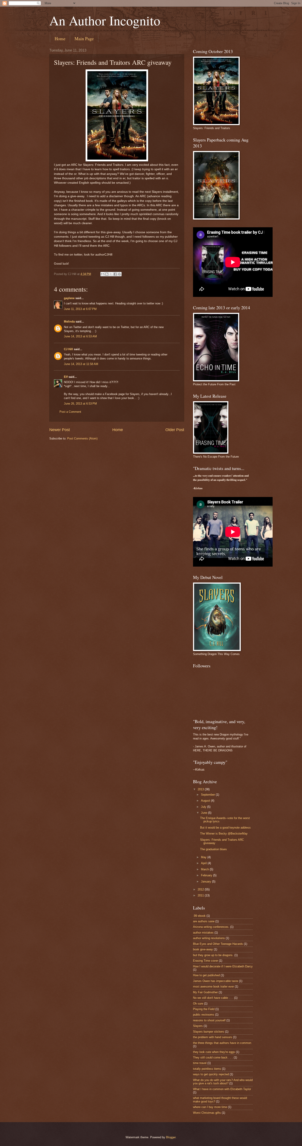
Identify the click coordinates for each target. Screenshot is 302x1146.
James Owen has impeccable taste (215, 981)
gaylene (69, 298)
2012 (201, 889)
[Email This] (102, 274)
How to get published (206, 975)
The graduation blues (213, 849)
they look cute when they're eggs (214, 1052)
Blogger (171, 1137)
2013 (201, 789)
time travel (199, 1063)
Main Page (84, 39)
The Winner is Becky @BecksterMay (224, 833)
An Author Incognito (104, 20)
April (204, 863)
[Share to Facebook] (115, 274)
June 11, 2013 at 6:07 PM (80, 309)
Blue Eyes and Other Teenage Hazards (218, 943)
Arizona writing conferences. (211, 926)
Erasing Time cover (205, 960)
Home (60, 39)
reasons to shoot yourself (209, 1020)
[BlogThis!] (107, 274)
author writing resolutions (209, 938)
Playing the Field (203, 1009)
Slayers (198, 1026)
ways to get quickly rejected (211, 1074)
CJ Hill (68, 349)
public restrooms (203, 1014)
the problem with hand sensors (212, 1037)
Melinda (69, 321)
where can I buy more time (210, 1107)
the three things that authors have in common (222, 1043)
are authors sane (203, 921)
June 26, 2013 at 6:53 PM (80, 403)
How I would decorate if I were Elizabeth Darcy (223, 966)
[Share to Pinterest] (119, 274)
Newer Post (59, 430)
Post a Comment (70, 411)
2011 (201, 895)
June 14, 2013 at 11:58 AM (81, 364)
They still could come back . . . (213, 1057)
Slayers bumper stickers (208, 1031)
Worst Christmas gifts (207, 1112)
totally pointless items (207, 1068)
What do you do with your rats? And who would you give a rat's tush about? (223, 1081)
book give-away (203, 949)
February (207, 875)
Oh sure (198, 1003)
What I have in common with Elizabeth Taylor (222, 1089)
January (206, 881)
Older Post (174, 430)
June (204, 812)
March (205, 869)
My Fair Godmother (205, 992)
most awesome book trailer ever (213, 986)
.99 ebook (199, 915)
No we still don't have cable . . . (213, 997)
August (206, 800)
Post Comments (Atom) (82, 438)
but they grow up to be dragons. (213, 955)
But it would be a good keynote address (225, 827)
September (208, 794)
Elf (66, 376)
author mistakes (203, 932)
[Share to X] (111, 274)
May (204, 857)
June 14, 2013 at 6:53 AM (80, 336)
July (204, 806)
